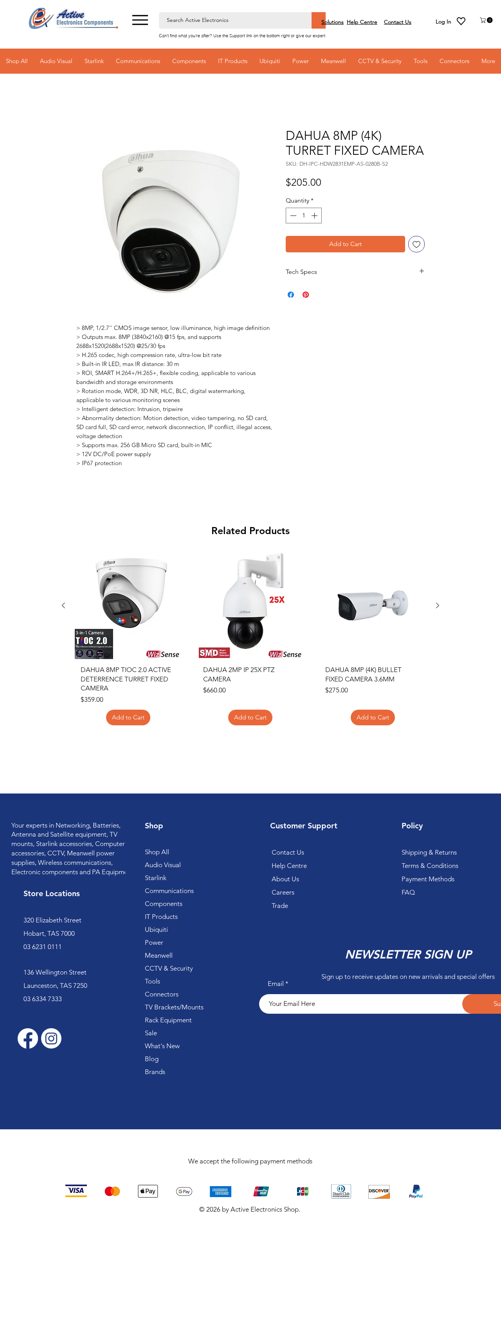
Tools (152, 981)
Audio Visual (163, 865)
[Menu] (140, 20)
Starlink (155, 878)
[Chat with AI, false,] (486, 1322)
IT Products (161, 916)
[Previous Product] (63, 605)
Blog (152, 1059)
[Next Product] (437, 605)
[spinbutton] (304, 215)
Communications (169, 891)
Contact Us (288, 852)
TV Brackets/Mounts (174, 1007)
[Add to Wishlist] (416, 244)
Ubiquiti (156, 929)
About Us (285, 879)
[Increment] (315, 215)
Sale (151, 1033)
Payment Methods (429, 879)
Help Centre (289, 866)
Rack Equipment (168, 1020)
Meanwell (159, 955)
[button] (487, 20)
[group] (250, 642)
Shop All (157, 852)
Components (163, 904)
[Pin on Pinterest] (305, 294)
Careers (283, 892)
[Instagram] (51, 1038)
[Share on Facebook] (291, 294)
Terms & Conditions (430, 866)
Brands (155, 1072)
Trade (280, 905)
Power (154, 942)
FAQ (408, 892)
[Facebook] (28, 1038)
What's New (162, 1046)
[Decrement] (292, 215)
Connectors (161, 994)
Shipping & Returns (429, 852)
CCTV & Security (169, 968)
